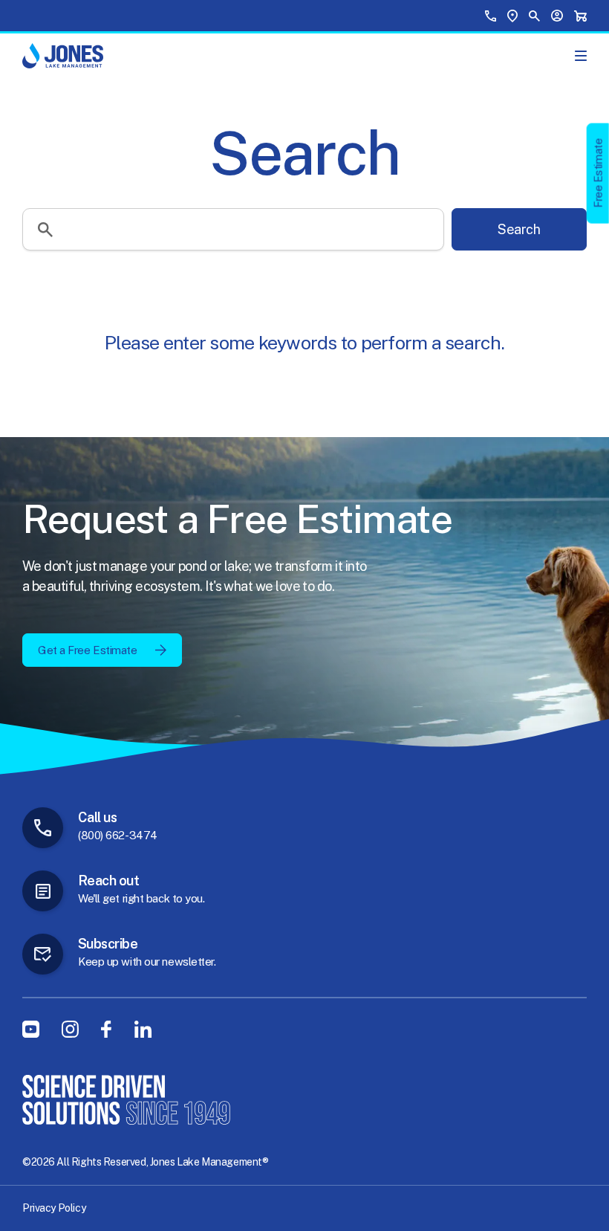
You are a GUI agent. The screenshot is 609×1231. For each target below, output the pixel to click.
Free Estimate (598, 172)
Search (519, 229)
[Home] (62, 55)
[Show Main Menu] (580, 55)
